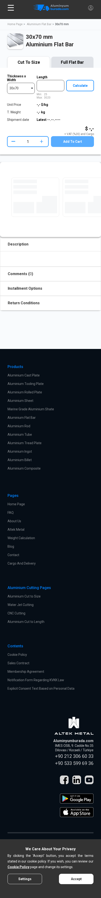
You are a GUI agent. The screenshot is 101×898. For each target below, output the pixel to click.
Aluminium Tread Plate (25, 443)
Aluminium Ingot (20, 451)
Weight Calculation (21, 538)
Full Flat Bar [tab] (72, 62)
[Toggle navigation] (11, 8)
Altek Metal (16, 529)
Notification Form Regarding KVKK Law (36, 680)
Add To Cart (72, 141)
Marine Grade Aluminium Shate (31, 409)
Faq (11, 512)
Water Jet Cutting (21, 605)
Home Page (15, 24)
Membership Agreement (26, 671)
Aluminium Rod (19, 426)
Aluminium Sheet (20, 401)
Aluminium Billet (20, 460)
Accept (76, 879)
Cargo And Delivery (22, 563)
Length (42, 77)
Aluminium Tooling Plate (26, 384)
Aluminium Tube (20, 434)
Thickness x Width (16, 78)
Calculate (80, 85)
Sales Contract (18, 663)
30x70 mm (62, 24)
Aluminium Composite (24, 468)
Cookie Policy (17, 655)
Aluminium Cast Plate (24, 375)
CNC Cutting (16, 613)
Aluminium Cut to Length (26, 622)
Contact (13, 555)
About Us (14, 521)
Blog (11, 546)
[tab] (29, 62)
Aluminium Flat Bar (39, 24)
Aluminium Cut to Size (24, 596)
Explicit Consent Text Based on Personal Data (41, 688)
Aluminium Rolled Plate (25, 392)
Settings (24, 879)
